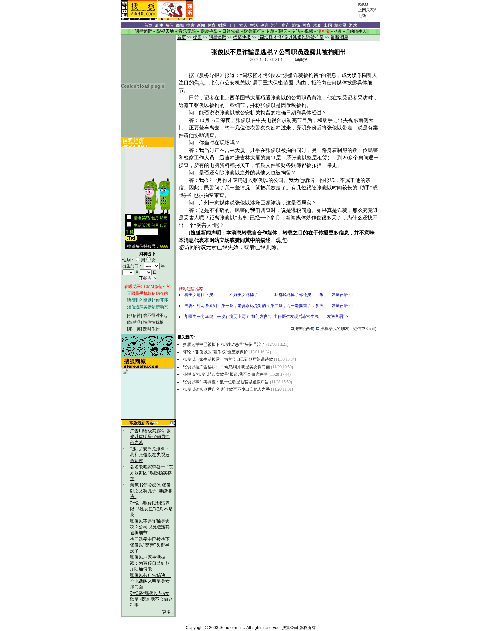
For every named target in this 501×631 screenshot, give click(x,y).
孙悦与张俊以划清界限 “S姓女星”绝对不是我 (151, 509)
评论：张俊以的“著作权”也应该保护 (216, 352)
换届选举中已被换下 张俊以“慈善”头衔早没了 (150, 545)
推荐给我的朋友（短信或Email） (349, 328)
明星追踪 (217, 37)
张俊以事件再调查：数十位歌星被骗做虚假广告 (226, 382)
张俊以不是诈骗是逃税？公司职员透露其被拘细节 (150, 527)
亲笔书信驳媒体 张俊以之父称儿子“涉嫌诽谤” (151, 491)
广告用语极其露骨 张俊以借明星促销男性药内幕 (150, 437)
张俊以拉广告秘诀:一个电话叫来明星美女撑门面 (150, 581)
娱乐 (197, 37)
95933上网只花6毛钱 (367, 10)
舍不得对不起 (155, 315)
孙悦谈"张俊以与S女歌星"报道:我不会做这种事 (151, 599)
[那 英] (134, 329)
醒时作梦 (151, 329)
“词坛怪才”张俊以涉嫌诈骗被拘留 (291, 37)
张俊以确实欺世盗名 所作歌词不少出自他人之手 (226, 389)
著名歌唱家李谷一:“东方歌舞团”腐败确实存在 (151, 473)
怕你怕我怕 (153, 322)
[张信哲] (134, 315)
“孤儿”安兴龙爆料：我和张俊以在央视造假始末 (150, 455)
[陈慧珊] (134, 322)
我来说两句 (304, 328)
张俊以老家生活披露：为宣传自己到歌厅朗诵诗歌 (150, 563)
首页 (181, 37)
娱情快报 (242, 37)
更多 (166, 612)
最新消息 (339, 37)
